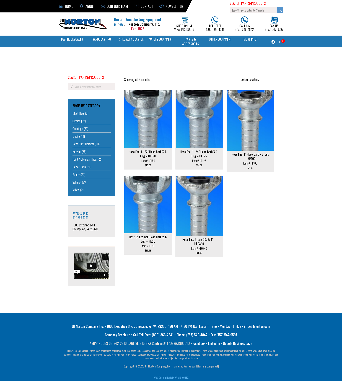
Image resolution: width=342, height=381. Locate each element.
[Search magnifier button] (280, 10)
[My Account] (273, 42)
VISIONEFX (183, 377)
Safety (76, 174)
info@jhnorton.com (257, 326)
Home (70, 72)
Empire (76, 136)
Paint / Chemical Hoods (85, 159)
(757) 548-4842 (244, 27)
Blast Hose (78, 113)
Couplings (77, 129)
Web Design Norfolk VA (165, 377)
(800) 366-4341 (215, 27)
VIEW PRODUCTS (184, 27)
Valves (75, 190)
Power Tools (79, 167)
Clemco (76, 121)
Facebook (199, 343)
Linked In (214, 343)
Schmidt (76, 182)
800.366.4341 (80, 217)
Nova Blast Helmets (83, 144)
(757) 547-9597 (274, 27)
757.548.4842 (80, 214)
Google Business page (237, 343)
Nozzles (76, 152)
